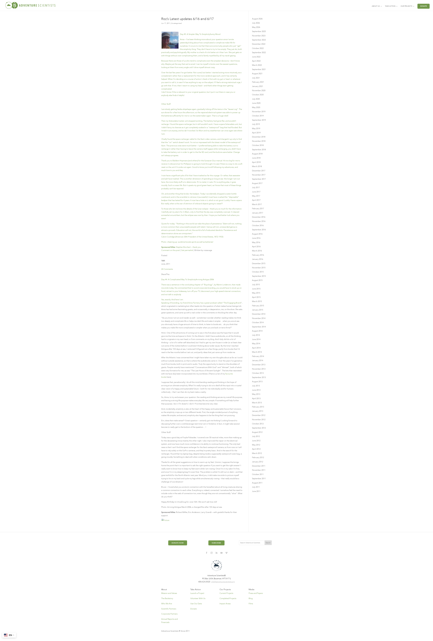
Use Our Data (196, 603)
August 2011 (257, 483)
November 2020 (258, 90)
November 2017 (258, 175)
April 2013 (256, 398)
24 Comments (167, 269)
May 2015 (256, 293)
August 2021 (257, 73)
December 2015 (258, 263)
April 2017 (256, 200)
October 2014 (258, 322)
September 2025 (259, 31)
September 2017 (259, 179)
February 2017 (258, 208)
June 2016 (256, 238)
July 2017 (256, 187)
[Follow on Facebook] (207, 553)
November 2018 (258, 141)
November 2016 (258, 221)
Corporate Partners (169, 614)
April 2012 (256, 449)
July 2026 (256, 23)
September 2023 (259, 40)
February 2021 (258, 82)
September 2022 (259, 52)
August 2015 (257, 280)
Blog (251, 598)
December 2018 (258, 137)
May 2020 (256, 107)
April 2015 (256, 297)
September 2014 (259, 326)
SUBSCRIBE (216, 543)
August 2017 (257, 183)
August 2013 (257, 381)
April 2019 (256, 132)
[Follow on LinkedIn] (216, 553)
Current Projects (226, 593)
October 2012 (258, 423)
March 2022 (257, 65)
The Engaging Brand (232, 303)
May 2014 (256, 343)
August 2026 (257, 18)
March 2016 (257, 250)
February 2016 (258, 255)
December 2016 (258, 217)
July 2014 (256, 335)
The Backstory (167, 598)
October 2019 (258, 115)
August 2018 (257, 153)
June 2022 (256, 56)
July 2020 (256, 99)
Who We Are (166, 603)
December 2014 (258, 314)
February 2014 (258, 356)
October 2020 (258, 94)
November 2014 (258, 318)
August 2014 (257, 331)
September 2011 (259, 478)
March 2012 (257, 453)
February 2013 (258, 407)
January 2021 (257, 86)
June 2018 (256, 158)
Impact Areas (225, 603)
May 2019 (256, 128)
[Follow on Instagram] (212, 553)
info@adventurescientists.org (223, 581)
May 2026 (256, 27)
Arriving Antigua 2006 (205, 279)
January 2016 (257, 259)
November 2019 (258, 111)
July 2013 (256, 385)
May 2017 (256, 196)
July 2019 (256, 124)
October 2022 (258, 48)
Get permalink (187, 250)
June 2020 (256, 103)
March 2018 (257, 166)
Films (251, 603)
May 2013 (256, 394)
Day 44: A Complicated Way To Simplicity (178, 279)
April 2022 (256, 61)
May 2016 (256, 242)
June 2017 (256, 191)
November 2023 (258, 35)
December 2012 (258, 415)
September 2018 (259, 149)
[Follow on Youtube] (221, 553)
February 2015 (258, 305)
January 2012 (257, 461)
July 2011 (256, 487)
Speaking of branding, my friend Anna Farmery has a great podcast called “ (192, 303)
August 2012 (257, 432)
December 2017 (258, 170)
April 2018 (256, 162)
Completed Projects (228, 598)
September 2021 (259, 69)
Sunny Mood (201, 61)
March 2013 (257, 402)
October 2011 (258, 474)
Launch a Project (197, 593)
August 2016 (257, 234)
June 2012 (256, 440)
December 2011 (258, 466)
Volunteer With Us (197, 598)
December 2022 (258, 44)
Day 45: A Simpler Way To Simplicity (195, 34)
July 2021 (256, 78)
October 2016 (258, 225)
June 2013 (256, 390)
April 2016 (256, 246)
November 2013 (258, 369)
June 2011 (256, 491)
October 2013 (258, 373)
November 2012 (258, 419)
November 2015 (258, 267)
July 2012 (256, 436)
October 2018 (258, 145)
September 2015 (259, 276)
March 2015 (257, 301)
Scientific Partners (168, 609)
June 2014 (256, 339)
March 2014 (257, 352)
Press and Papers (256, 593)
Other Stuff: (201, 175)
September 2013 (259, 377)
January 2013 (257, 411)
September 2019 (259, 120)
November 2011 (258, 470)
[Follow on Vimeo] (226, 553)
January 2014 (257, 360)
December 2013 (258, 364)
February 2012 (258, 457)
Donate (193, 609)
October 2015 (258, 272)
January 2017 (257, 213)
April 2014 (256, 348)
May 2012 (256, 445)
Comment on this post (170, 250)
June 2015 (256, 288)
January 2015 (257, 310)
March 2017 (257, 204)
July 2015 (256, 284)
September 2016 (259, 229)
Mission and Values (169, 593)
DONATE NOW (178, 543)
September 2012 (259, 428)
